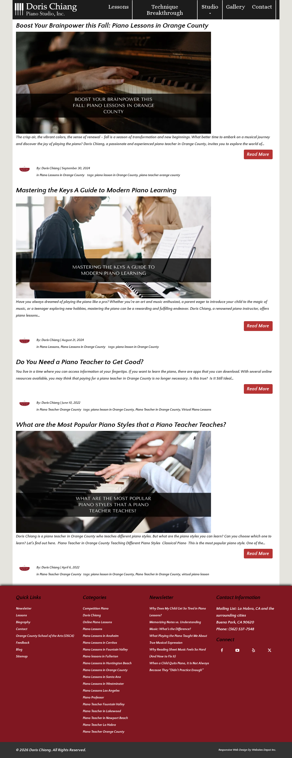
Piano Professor (93, 697)
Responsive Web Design (233, 749)
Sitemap (22, 656)
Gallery (235, 6)
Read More (258, 154)
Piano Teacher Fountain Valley (104, 704)
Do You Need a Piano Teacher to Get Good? (79, 362)
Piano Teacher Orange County (60, 410)
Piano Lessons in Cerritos (100, 643)
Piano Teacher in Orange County (158, 410)
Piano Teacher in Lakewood (102, 711)
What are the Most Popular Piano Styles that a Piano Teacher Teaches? (121, 425)
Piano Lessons (49, 347)
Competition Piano (96, 608)
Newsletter (23, 608)
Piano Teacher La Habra (99, 725)
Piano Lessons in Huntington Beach (107, 663)
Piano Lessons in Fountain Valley (105, 649)
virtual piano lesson (195, 574)
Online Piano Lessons (97, 622)
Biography (23, 622)
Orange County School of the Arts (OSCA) (45, 636)
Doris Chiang (51, 168)
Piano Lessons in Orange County (62, 175)
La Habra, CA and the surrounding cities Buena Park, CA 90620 (245, 615)
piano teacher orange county (159, 175)
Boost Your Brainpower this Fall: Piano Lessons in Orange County (112, 25)
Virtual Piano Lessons (196, 410)
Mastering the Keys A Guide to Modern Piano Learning (96, 190)
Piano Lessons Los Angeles (101, 691)
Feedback (22, 643)
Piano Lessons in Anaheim (101, 636)
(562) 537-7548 (241, 629)
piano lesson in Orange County (116, 175)
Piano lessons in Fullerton (100, 656)
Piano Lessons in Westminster (103, 684)
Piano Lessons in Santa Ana (102, 677)
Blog (19, 649)
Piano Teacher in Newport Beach (105, 718)
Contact (262, 6)
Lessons (118, 6)
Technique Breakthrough (165, 9)
